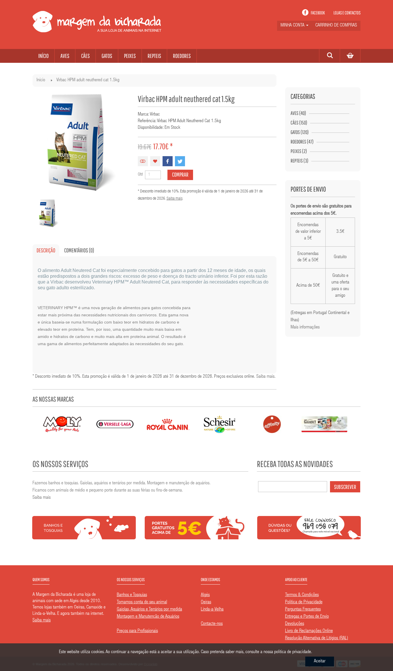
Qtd (140, 175)
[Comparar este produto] (143, 161)
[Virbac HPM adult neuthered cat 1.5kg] (48, 213)
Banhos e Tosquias (132, 595)
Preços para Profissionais (137, 631)
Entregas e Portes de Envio (307, 617)
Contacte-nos (212, 624)
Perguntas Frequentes (303, 609)
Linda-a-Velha (212, 609)
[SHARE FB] (168, 161)
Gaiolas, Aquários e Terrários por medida (149, 609)
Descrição (46, 250)
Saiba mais (174, 199)
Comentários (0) (79, 250)
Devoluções (294, 624)
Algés (205, 595)
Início (41, 80)
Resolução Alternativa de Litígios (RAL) (316, 638)
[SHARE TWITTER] (180, 161)
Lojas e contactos (346, 12)
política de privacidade (292, 652)
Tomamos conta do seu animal (142, 602)
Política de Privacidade (304, 602)
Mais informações (305, 327)
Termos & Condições (302, 595)
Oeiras (206, 602)
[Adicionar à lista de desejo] (155, 161)
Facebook (318, 12)
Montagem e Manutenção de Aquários (148, 617)
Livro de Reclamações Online (309, 631)
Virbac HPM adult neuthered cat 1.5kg (87, 80)
